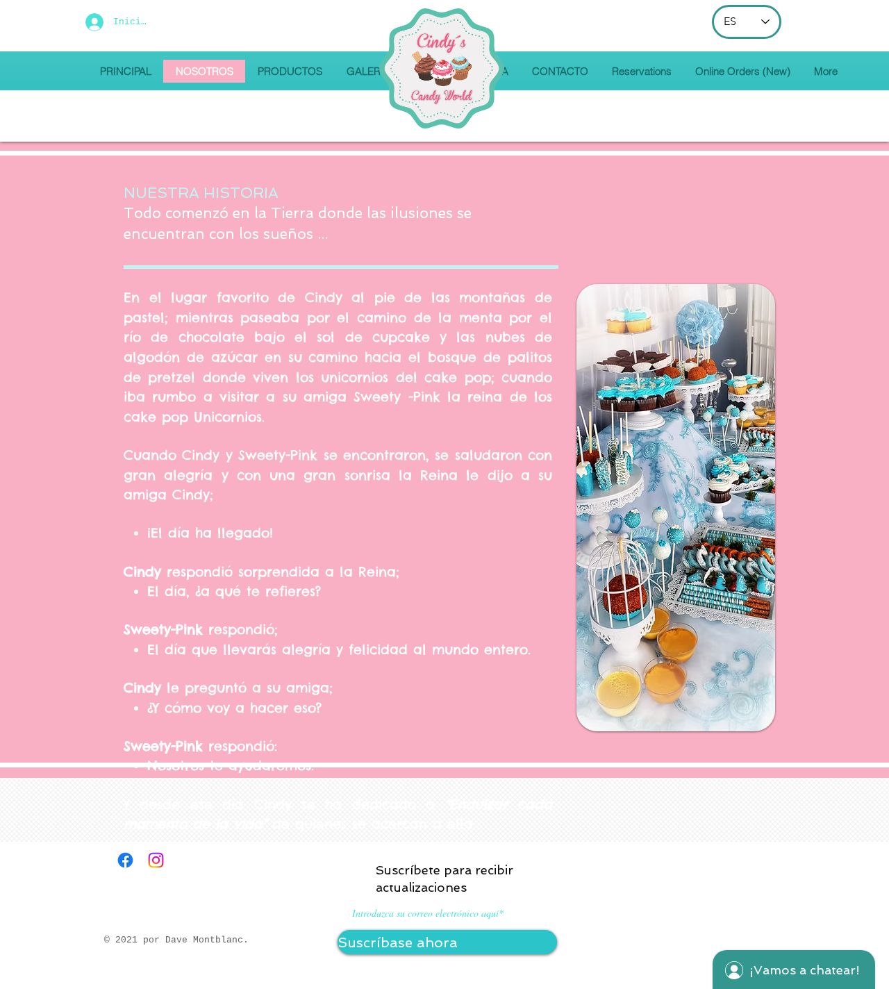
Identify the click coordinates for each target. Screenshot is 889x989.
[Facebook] (125, 860)
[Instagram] (156, 860)
